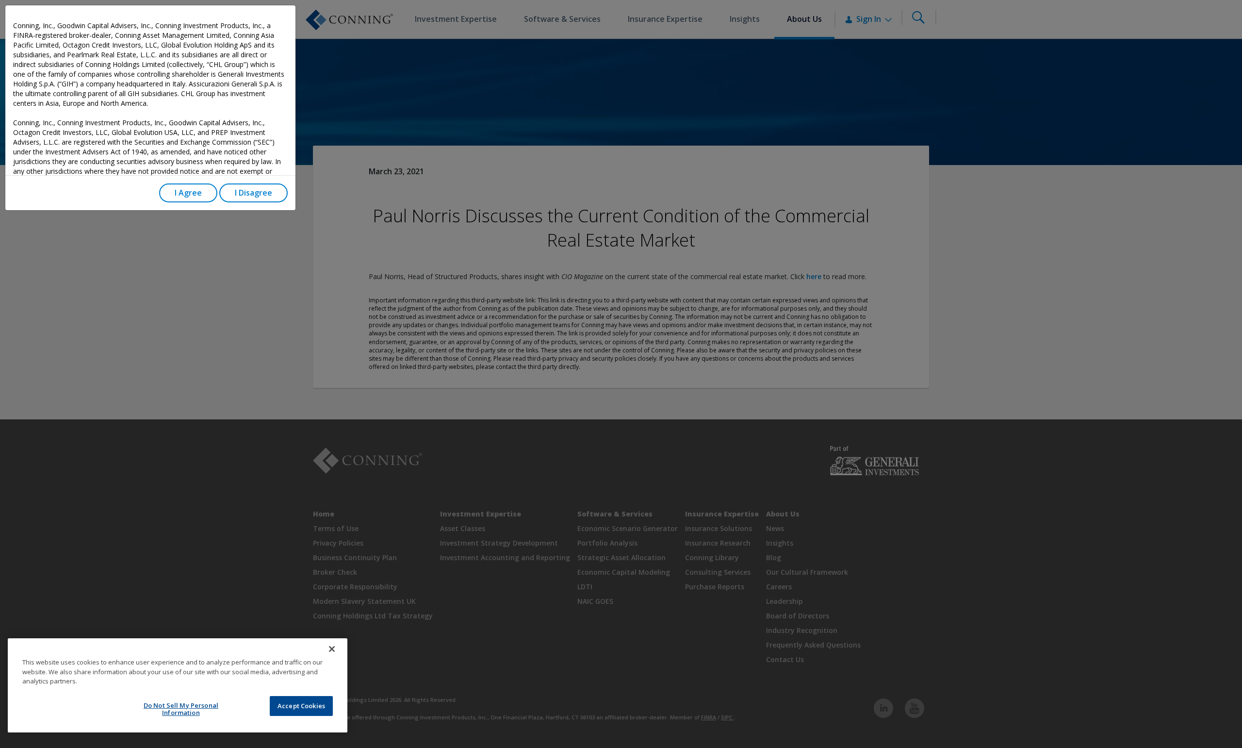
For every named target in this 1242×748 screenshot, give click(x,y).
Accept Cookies (301, 705)
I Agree (188, 192)
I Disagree (253, 192)
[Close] (332, 649)
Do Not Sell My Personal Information (181, 709)
